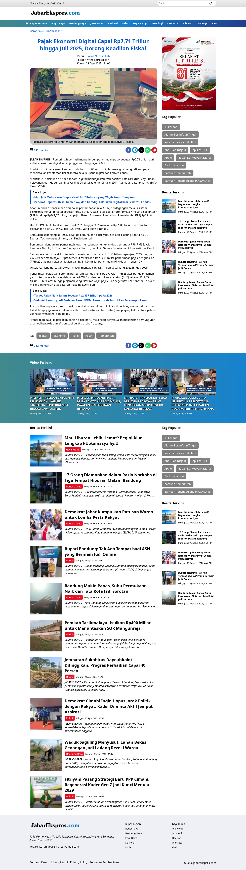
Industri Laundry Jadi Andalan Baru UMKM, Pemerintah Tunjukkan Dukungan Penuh (91, 300)
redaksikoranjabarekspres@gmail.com (54, 846)
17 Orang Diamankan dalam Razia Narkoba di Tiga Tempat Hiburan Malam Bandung (195, 224)
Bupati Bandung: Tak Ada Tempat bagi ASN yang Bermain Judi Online (196, 265)
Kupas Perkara (38, 23)
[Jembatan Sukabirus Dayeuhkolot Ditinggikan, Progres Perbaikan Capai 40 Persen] (46, 672)
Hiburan (187, 23)
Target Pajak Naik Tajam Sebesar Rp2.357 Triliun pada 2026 (73, 295)
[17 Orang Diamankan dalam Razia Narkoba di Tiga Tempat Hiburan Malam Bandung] (169, 226)
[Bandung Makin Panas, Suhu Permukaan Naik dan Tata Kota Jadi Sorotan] (169, 287)
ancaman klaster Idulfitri (180, 142)
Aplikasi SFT (199, 150)
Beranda (35, 31)
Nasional (113, 23)
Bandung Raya (77, 23)
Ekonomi (59, 336)
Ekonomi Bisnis (53, 31)
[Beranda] (26, 23)
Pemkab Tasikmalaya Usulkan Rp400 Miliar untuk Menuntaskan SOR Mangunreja (108, 625)
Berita (69, 560)
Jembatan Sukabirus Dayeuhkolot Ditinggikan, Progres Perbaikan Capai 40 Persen (105, 665)
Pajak (88, 336)
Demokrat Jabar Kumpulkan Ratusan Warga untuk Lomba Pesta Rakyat (195, 245)
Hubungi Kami (59, 862)
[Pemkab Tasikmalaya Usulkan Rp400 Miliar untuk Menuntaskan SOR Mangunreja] (46, 635)
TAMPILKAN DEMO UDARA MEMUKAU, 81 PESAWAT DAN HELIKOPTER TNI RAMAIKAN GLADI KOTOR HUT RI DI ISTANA (192, 403)
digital (43, 336)
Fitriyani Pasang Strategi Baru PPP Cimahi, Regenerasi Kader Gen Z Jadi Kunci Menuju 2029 (107, 784)
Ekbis (125, 23)
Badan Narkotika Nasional (194, 157)
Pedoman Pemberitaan (104, 862)
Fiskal (75, 336)
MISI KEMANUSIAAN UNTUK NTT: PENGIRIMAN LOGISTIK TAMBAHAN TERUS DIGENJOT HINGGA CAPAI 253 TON (52, 403)
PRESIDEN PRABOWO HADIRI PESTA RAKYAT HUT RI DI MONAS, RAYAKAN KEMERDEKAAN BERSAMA (99, 403)
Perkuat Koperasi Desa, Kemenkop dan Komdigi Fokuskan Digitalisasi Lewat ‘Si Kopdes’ (92, 202)
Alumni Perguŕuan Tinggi (180, 134)
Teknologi (157, 23)
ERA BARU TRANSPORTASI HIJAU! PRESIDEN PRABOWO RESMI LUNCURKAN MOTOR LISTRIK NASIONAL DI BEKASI (146, 403)
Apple (168, 157)
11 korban (171, 127)
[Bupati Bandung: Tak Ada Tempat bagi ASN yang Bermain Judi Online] (169, 267)
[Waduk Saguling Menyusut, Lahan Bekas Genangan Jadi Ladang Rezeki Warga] (46, 755)
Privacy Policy (78, 862)
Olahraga (202, 23)
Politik (69, 718)
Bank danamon (174, 165)
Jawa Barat (97, 23)
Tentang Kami (38, 862)
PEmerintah (106, 336)
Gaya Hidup (140, 23)
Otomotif (172, 23)
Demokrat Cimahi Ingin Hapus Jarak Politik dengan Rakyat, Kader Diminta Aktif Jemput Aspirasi (109, 706)
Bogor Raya (58, 23)
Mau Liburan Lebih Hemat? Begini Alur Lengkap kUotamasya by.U (193, 204)
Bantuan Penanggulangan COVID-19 (188, 181)
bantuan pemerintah (178, 173)
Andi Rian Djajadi (175, 150)
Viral (214, 23)
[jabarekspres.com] (55, 13)
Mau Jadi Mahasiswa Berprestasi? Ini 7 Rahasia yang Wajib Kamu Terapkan (84, 197)
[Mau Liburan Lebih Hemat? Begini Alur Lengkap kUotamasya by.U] (169, 206)
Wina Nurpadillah (99, 56)
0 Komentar (41, 150)
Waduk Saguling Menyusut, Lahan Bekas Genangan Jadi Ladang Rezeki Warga (105, 744)
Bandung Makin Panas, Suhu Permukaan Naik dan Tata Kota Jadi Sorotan (196, 285)
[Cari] (211, 3)
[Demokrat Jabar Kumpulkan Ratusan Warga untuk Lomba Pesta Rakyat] (169, 246)
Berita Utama (73, 486)
